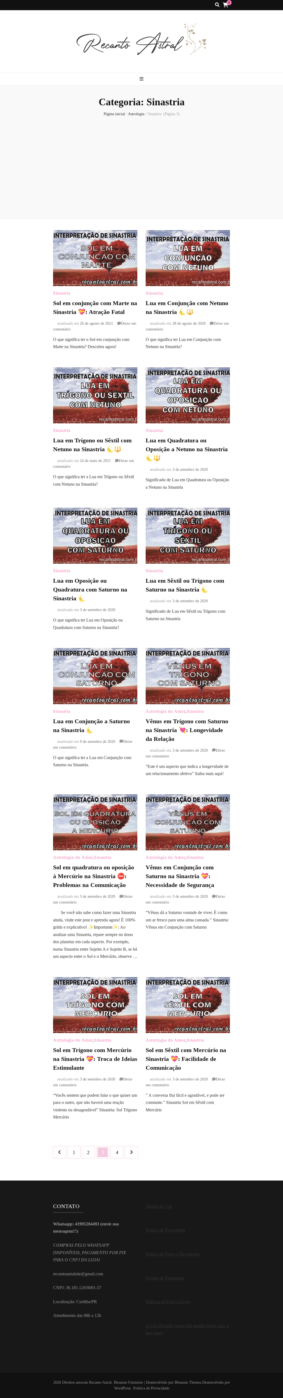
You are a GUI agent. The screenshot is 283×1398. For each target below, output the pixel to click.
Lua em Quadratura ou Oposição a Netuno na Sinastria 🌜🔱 (187, 449)
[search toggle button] (217, 5)
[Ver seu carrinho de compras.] (225, 5)
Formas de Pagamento (165, 1278)
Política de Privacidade (165, 1230)
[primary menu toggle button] (141, 79)
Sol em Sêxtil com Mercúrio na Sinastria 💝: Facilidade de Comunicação (186, 1059)
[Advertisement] (141, 166)
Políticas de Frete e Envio (168, 1301)
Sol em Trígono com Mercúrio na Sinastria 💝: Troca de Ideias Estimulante (95, 1059)
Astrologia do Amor (165, 711)
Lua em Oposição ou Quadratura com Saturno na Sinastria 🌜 (90, 589)
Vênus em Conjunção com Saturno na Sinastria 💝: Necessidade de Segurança (180, 876)
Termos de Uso (159, 1206)
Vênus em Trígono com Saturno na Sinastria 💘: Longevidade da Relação (187, 730)
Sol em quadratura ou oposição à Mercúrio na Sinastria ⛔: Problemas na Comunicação (93, 876)
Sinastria (61, 293)
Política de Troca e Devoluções (173, 1254)
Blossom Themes (188, 1382)
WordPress (122, 1388)
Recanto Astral (100, 1382)
